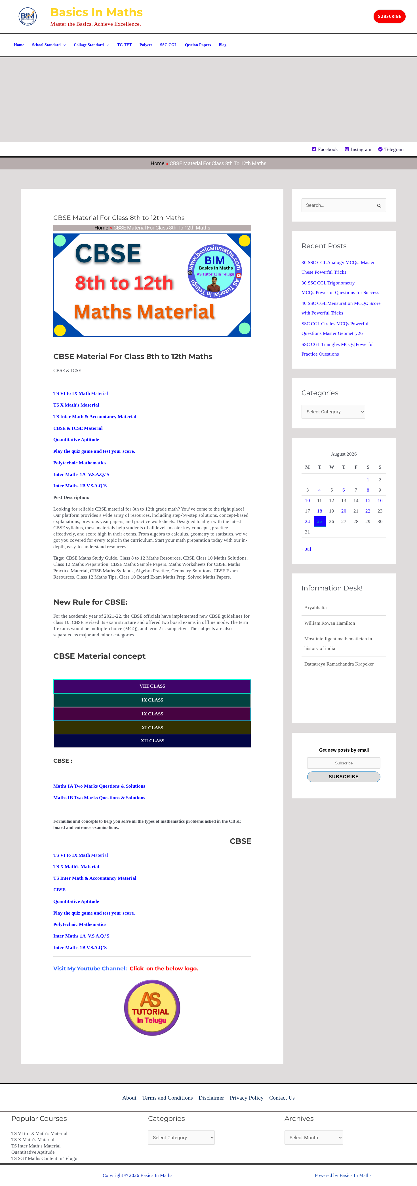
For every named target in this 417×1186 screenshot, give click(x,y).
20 (343, 511)
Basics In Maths (96, 12)
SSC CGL (168, 45)
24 (307, 521)
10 (307, 500)
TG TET (124, 45)
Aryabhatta (315, 664)
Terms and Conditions (167, 1097)
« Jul (306, 549)
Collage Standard (89, 45)
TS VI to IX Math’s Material (39, 1133)
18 (319, 511)
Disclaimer (211, 1097)
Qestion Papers (198, 45)
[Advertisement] (208, 99)
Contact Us (282, 1097)
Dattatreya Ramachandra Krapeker (339, 648)
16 (380, 500)
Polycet (146, 45)
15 (367, 500)
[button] (389, 16)
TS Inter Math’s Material (36, 1146)
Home (19, 45)
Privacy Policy (247, 1097)
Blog (222, 45)
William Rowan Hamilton (329, 607)
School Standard (46, 45)
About (129, 1097)
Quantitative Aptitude (33, 1152)
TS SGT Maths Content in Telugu (44, 1158)
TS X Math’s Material (32, 1139)
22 (367, 511)
